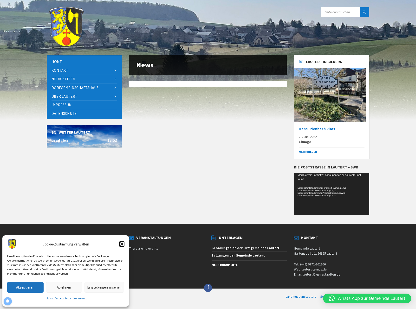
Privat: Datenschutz (58, 298)
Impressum (80, 298)
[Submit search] (364, 12)
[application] (331, 194)
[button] (121, 244)
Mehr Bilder (308, 152)
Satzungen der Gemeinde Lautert (238, 255)
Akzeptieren (25, 287)
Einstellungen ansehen (104, 287)
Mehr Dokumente (225, 265)
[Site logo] (66, 45)
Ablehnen (64, 287)
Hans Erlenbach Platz (317, 129)
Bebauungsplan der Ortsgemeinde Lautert (246, 248)
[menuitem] (84, 62)
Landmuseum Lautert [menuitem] (301, 296)
